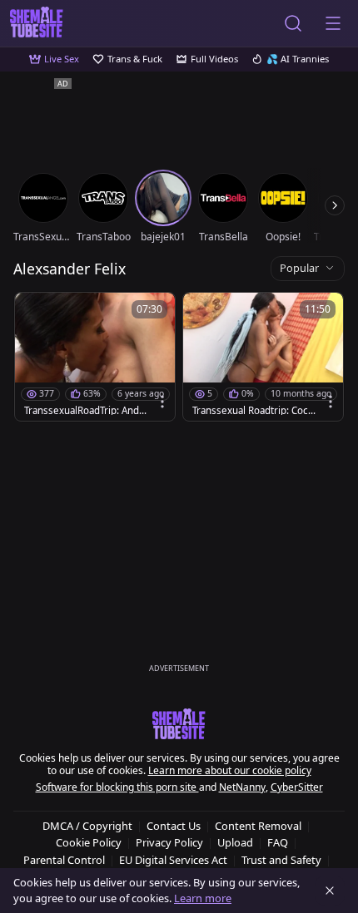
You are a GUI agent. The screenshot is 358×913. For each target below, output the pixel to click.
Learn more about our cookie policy (229, 770)
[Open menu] (333, 23)
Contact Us (174, 825)
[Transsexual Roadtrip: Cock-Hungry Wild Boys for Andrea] (263, 357)
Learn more (202, 898)
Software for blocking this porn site (117, 787)
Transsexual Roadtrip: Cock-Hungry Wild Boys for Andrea (252, 411)
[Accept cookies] (330, 891)
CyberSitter (297, 787)
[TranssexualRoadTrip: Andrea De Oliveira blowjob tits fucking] (95, 357)
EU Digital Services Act (173, 859)
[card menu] (162, 402)
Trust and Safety (281, 859)
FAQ (277, 842)
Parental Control (64, 859)
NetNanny (242, 787)
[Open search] (293, 23)
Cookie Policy (89, 842)
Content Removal (258, 825)
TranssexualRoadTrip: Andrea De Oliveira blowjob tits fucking (83, 411)
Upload (235, 842)
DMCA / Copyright (87, 825)
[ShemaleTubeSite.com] (36, 23)
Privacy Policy (169, 842)
